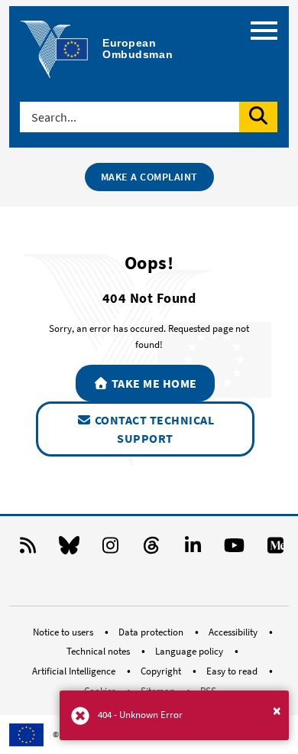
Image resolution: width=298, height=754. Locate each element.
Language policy (190, 651)
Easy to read (233, 671)
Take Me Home (153, 383)
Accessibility (234, 632)
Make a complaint (149, 177)
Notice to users (64, 632)
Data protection (152, 632)
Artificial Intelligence (75, 671)
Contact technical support (153, 429)
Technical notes (99, 651)
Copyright (162, 671)
